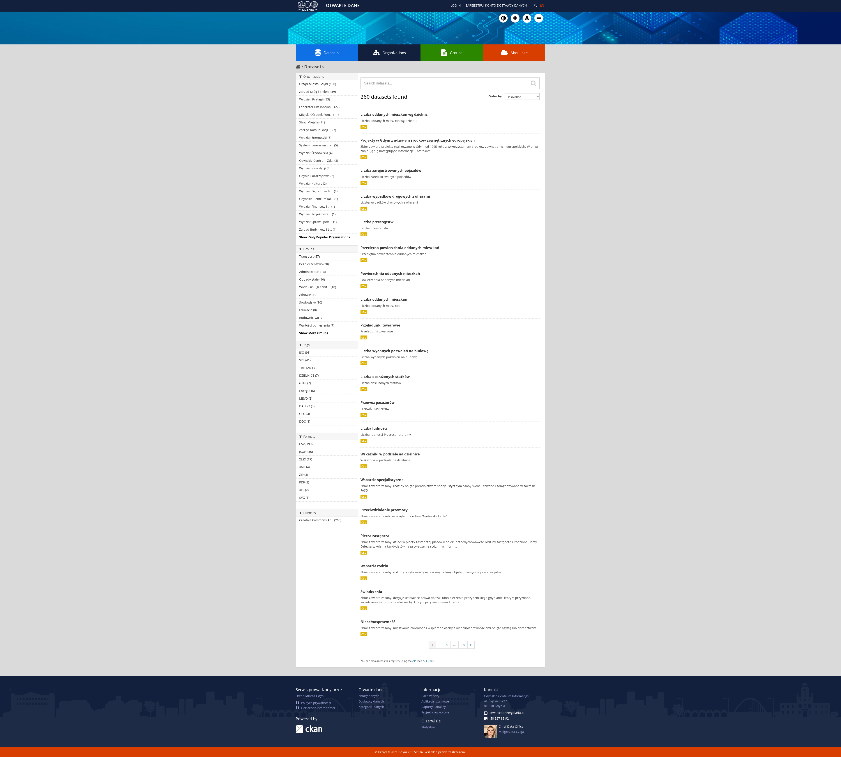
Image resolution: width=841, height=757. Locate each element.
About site (519, 52)
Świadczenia (371, 591)
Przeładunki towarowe (380, 325)
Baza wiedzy (430, 696)
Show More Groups (313, 333)
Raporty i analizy (433, 707)
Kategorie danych (371, 707)
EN (542, 5)
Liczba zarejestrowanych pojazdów (390, 170)
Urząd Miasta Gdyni (310, 696)
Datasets (331, 52)
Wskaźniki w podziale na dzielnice (390, 454)
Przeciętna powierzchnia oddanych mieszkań (399, 247)
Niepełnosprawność (377, 621)
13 (463, 645)
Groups (456, 52)
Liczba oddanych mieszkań (383, 299)
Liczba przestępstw (377, 222)
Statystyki (428, 727)
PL (535, 5)
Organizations (394, 52)
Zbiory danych (369, 696)
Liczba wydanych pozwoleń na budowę (394, 350)
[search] (533, 83)
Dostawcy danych (371, 701)
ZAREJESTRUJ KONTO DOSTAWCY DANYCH (496, 5)
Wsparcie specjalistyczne (381, 479)
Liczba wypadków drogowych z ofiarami (395, 196)
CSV (363, 127)
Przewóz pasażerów (377, 402)
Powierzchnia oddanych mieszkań (390, 273)
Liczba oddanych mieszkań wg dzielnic (394, 114)
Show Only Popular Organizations (324, 237)
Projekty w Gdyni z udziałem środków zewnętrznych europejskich (417, 140)
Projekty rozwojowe (435, 712)
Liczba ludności (373, 428)
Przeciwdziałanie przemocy (384, 510)
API (414, 660)
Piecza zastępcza (374, 535)
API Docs (428, 660)
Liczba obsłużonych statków (385, 376)
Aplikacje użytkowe (435, 701)
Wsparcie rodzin (374, 566)
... (454, 645)
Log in (456, 5)
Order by (495, 96)
